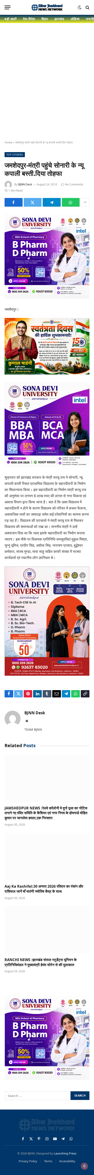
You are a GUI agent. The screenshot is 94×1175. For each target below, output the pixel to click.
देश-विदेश (29, 19)
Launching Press (65, 1153)
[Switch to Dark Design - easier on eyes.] (80, 7)
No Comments (74, 184)
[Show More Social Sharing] (85, 202)
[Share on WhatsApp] (71, 202)
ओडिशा (75, 19)
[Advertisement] (47, 86)
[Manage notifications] (84, 1166)
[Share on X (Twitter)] (33, 202)
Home (8, 142)
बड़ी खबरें (11, 19)
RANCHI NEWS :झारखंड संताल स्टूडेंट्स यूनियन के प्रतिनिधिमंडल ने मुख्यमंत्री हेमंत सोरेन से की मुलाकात (41, 962)
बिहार (45, 19)
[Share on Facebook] (14, 202)
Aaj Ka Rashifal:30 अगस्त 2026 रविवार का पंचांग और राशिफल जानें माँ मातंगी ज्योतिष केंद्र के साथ (44, 889)
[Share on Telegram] (52, 202)
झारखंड (59, 19)
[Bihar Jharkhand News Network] (47, 7)
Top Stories (14, 154)
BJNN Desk (25, 184)
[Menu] (7, 7)
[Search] (87, 7)
